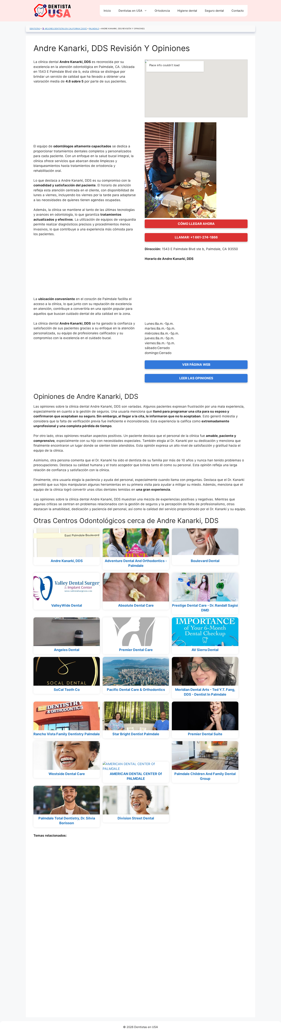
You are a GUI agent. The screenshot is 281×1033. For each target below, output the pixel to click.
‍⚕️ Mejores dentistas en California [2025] (64, 28)
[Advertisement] (84, 115)
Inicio (107, 10)
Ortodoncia (162, 10)
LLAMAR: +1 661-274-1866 (196, 237)
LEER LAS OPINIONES (196, 378)
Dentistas (35, 28)
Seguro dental (214, 10)
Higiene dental (187, 10)
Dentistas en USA (130, 10)
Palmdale (94, 28)
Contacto (237, 10)
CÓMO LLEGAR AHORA (196, 224)
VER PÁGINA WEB (196, 364)
